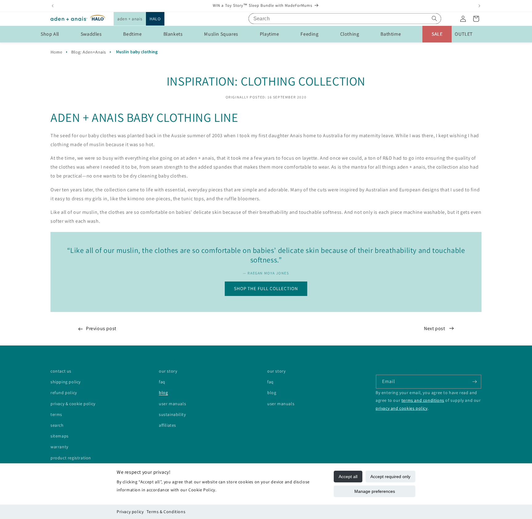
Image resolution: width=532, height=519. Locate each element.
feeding (309, 34)
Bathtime (391, 34)
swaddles (91, 34)
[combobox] (344, 18)
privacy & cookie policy (72, 403)
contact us (60, 371)
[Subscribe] (474, 381)
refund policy (63, 393)
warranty (59, 446)
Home (56, 52)
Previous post (101, 328)
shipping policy (65, 382)
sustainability (172, 414)
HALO (155, 19)
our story (168, 371)
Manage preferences (374, 491)
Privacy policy (130, 511)
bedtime (132, 34)
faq (162, 382)
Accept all (348, 476)
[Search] (434, 18)
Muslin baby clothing (137, 51)
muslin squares (221, 34)
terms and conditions (422, 400)
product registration (70, 458)
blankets (173, 34)
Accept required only (390, 476)
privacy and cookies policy (402, 408)
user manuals (172, 403)
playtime (269, 34)
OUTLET (464, 34)
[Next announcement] (479, 6)
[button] (130, 19)
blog (163, 393)
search (57, 425)
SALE (437, 34)
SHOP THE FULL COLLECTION (266, 288)
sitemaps (59, 436)
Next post (435, 328)
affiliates (167, 425)
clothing (349, 34)
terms (56, 414)
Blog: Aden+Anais (88, 52)
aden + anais (129, 19)
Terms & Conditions (166, 511)
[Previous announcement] (52, 6)
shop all (50, 34)
